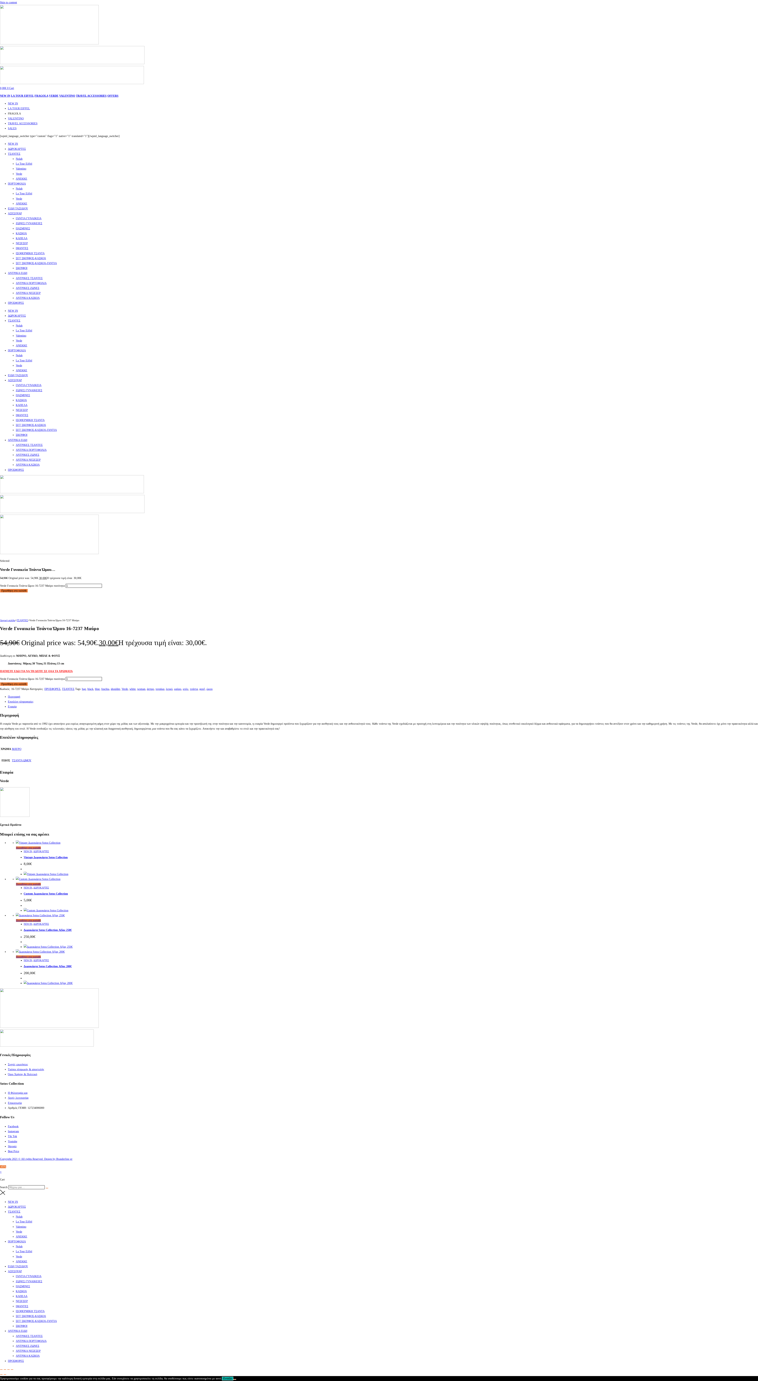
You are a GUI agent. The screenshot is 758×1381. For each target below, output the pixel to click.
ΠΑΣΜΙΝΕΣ (23, 228)
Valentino (21, 168)
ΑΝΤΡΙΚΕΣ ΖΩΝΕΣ (27, 288)
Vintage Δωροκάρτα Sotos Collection (46, 857)
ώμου (209, 689)
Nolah (19, 158)
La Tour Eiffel (24, 163)
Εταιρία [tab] (12, 706)
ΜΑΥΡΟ (16, 749)
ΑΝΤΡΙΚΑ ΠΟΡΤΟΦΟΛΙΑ (31, 283)
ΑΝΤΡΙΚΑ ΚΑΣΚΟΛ (28, 297)
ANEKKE (21, 178)
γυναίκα (160, 689)
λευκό (169, 689)
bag (84, 689)
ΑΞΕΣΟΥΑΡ (15, 213)
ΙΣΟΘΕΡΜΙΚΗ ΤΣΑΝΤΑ (30, 253)
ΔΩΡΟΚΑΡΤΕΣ (17, 148)
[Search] (47, 1188)
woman (141, 689)
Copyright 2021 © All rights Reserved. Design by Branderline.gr (36, 1159)
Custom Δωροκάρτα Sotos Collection (46, 893)
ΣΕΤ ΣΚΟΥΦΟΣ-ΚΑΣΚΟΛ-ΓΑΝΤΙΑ (36, 263)
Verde (19, 173)
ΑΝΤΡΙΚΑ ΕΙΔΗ (17, 273)
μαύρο (177, 689)
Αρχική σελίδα (7, 620)
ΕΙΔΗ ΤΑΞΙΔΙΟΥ (18, 208)
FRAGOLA (41, 95)
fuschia (105, 689)
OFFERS (112, 95)
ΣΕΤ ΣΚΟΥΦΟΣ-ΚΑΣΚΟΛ (31, 258)
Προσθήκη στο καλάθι (13, 590)
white (132, 689)
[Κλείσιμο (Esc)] (12, 1369)
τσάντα (194, 689)
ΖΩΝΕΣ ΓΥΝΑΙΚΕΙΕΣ (29, 223)
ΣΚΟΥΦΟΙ (21, 268)
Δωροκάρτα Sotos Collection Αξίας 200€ (48, 966)
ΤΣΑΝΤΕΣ (14, 153)
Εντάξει (227, 1378)
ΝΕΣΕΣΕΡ (22, 243)
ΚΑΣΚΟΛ (21, 233)
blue (97, 689)
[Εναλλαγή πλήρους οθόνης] (5, 1369)
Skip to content (8, 2)
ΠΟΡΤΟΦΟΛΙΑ (17, 183)
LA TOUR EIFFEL (22, 95)
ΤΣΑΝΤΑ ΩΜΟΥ (21, 760)
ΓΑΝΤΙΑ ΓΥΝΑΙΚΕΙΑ (28, 218)
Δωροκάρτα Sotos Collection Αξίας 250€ (48, 930)
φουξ (202, 689)
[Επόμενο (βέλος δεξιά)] (5, 1374)
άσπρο (150, 689)
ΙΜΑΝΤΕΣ (22, 248)
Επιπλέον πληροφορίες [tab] (21, 701)
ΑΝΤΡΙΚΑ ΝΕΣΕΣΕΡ (28, 293)
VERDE (53, 95)
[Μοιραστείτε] (8, 1369)
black (90, 689)
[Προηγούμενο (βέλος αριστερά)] (1, 1374)
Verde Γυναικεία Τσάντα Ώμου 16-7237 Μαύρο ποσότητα (32, 585)
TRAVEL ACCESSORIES (91, 95)
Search (4, 1187)
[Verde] (15, 815)
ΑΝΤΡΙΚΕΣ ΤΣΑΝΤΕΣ (29, 278)
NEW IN (5, 95)
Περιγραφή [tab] (14, 696)
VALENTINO (67, 95)
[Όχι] (234, 1379)
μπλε (185, 689)
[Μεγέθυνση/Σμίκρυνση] (1, 1369)
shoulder (115, 689)
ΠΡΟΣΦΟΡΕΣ (16, 302)
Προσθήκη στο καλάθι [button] (28, 847)
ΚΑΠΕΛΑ (21, 238)
